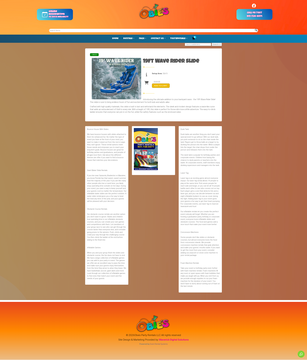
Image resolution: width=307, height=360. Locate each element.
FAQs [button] (142, 38)
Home (115, 38)
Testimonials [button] (178, 38)
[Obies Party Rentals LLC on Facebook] (254, 6)
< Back (94, 54)
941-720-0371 (254, 16)
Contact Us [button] (157, 38)
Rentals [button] (128, 38)
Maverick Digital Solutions (174, 339)
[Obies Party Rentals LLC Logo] (155, 11)
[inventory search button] (256, 30)
